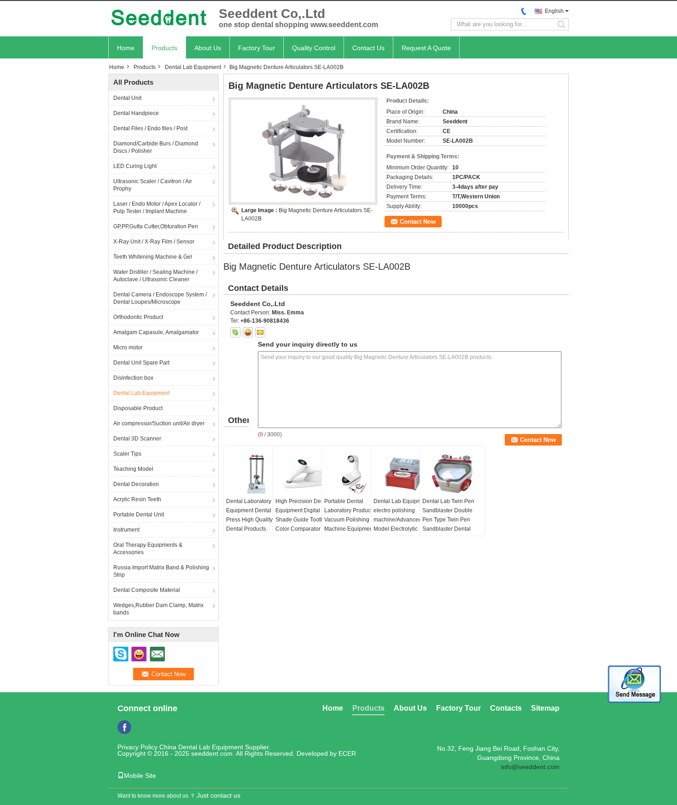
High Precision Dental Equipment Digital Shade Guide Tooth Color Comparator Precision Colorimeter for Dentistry (302, 524)
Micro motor (128, 347)
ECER (347, 753)
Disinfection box (133, 378)
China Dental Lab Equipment (201, 747)
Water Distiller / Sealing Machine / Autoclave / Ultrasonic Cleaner (155, 276)
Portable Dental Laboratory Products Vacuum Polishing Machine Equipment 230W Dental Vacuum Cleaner (351, 524)
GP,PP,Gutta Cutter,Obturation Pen (155, 226)
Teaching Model (133, 469)
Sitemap (545, 708)
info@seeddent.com (530, 766)
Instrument (126, 530)
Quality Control (313, 48)
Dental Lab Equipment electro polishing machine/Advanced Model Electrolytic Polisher (402, 519)
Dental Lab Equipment (193, 67)
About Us (207, 48)
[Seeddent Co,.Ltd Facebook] (124, 727)
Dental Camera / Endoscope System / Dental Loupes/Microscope (160, 298)
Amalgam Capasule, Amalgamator (156, 332)
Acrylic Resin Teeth (137, 499)
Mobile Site (140, 775)
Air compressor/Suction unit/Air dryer (158, 423)
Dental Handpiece (136, 113)
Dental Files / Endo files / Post (150, 128)
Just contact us (218, 795)
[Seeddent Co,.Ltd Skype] (235, 332)
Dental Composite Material (146, 590)
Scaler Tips (127, 454)
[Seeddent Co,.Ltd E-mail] (260, 332)
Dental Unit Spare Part (141, 362)
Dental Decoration (136, 484)
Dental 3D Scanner (137, 438)
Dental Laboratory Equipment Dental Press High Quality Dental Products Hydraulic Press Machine (249, 524)
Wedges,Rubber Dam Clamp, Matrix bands (158, 609)
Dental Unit (127, 98)
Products (164, 48)
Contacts (506, 708)
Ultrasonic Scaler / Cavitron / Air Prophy (152, 185)
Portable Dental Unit (138, 514)
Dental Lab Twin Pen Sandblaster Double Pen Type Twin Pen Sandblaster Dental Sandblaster (448, 519)
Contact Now (418, 221)
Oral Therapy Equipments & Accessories (147, 549)
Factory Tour (256, 48)
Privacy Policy (137, 747)
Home (125, 48)
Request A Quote (426, 48)
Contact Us (368, 48)
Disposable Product (138, 408)
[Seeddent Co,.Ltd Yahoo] (248, 332)
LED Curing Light (135, 166)
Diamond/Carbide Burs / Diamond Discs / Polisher (155, 147)
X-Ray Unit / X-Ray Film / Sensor (153, 241)
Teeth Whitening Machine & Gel (152, 257)
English (554, 11)
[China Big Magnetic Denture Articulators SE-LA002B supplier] (303, 151)
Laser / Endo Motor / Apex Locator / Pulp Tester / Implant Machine (156, 207)
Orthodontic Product (138, 317)
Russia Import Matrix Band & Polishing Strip (161, 571)
